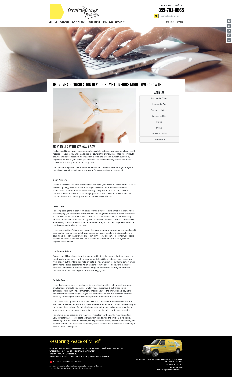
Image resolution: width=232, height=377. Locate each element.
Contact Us (119, 22)
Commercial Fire (159, 116)
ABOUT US (53, 348)
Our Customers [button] (78, 22)
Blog (111, 22)
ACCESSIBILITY (71, 354)
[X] (229, 25)
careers (180, 22)
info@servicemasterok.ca (171, 370)
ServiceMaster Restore (59, 357)
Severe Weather (159, 133)
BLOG (109, 348)
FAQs (103, 348)
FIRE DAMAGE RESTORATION (84, 351)
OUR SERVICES (64, 348)
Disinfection (159, 139)
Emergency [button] (170, 22)
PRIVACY (61, 354)
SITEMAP (53, 354)
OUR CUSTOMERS (78, 348)
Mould (159, 122)
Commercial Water (159, 110)
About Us (53, 22)
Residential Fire (159, 104)
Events (159, 127)
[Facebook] (229, 21)
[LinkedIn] (229, 30)
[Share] (229, 40)
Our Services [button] (63, 22)
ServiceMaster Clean (78, 357)
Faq (105, 22)
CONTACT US (118, 348)
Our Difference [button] (93, 22)
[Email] (229, 35)
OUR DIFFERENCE (92, 348)
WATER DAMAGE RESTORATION (61, 351)
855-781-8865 (171, 10)
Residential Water (159, 98)
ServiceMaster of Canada (100, 357)
